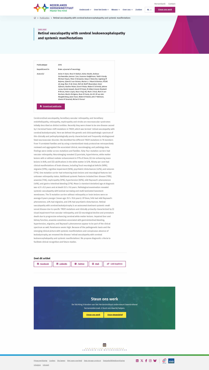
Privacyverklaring (40, 361)
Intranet (46, 365)
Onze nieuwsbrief (115, 315)
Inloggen (37, 365)
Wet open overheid (74, 361)
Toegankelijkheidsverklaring (114, 361)
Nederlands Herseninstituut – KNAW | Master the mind (53, 8)
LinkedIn (63, 264)
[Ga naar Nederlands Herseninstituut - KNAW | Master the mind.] (35, 18)
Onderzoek (84, 9)
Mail (97, 264)
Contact (171, 4)
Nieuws (115, 9)
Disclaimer (61, 361)
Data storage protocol (92, 361)
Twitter (80, 264)
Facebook (44, 264)
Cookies (52, 361)
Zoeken (138, 9)
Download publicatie (52, 106)
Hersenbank (159, 4)
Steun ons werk (165, 9)
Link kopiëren (116, 264)
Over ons (127, 9)
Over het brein (100, 9)
